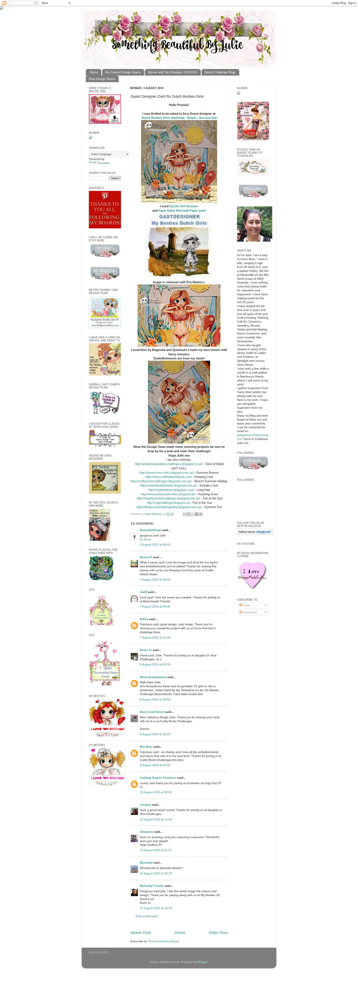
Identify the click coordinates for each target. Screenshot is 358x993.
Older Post (218, 932)
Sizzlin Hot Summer (183, 206)
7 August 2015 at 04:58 (155, 579)
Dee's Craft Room (152, 711)
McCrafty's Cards (152, 885)
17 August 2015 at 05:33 (156, 873)
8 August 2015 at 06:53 (155, 699)
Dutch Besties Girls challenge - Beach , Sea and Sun (179, 117)
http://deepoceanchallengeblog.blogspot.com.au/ (169, 507)
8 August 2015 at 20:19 (155, 734)
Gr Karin (145, 539)
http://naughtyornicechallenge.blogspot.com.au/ (168, 498)
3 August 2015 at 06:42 (155, 544)
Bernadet (146, 862)
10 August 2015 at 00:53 (156, 792)
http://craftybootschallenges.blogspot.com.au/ (161, 481)
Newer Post (140, 932)
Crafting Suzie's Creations (158, 777)
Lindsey (145, 804)
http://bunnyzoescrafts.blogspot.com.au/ (166, 472)
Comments (249, 612)
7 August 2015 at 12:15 (155, 637)
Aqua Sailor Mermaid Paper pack (182, 210)
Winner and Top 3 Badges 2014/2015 (172, 72)
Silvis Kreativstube (153, 677)
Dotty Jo (146, 650)
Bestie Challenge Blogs (220, 72)
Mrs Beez (146, 746)
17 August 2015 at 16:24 (156, 908)
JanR (143, 592)
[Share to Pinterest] (201, 514)
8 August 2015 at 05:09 (155, 664)
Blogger (202, 962)
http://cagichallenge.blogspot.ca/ (168, 502)
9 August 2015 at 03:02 (155, 765)
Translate (103, 163)
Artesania (146, 831)
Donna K (146, 557)
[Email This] (185, 514)
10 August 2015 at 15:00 (156, 819)
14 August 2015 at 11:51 (156, 850)
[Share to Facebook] (197, 514)
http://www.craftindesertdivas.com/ (168, 476)
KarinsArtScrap (150, 530)
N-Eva (144, 619)
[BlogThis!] (189, 514)
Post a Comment (147, 916)
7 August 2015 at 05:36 (155, 606)
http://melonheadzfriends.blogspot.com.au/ (168, 485)
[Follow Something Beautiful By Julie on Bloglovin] (255, 533)
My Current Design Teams (123, 72)
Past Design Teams (102, 79)
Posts (246, 605)
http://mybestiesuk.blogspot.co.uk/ (171, 490)
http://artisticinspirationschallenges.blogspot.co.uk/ (168, 464)
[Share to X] (193, 514)
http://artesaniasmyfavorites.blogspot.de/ (168, 494)
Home (94, 72)
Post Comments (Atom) (163, 941)
